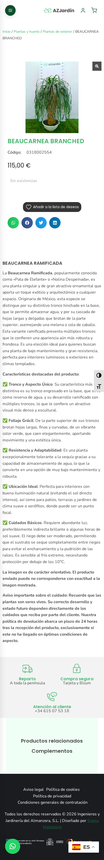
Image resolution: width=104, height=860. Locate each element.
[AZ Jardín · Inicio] (59, 10)
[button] (13, 222)
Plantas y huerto (27, 31)
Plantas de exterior (57, 31)
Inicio (7, 31)
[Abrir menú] (10, 10)
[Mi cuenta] (83, 10)
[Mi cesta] (94, 10)
